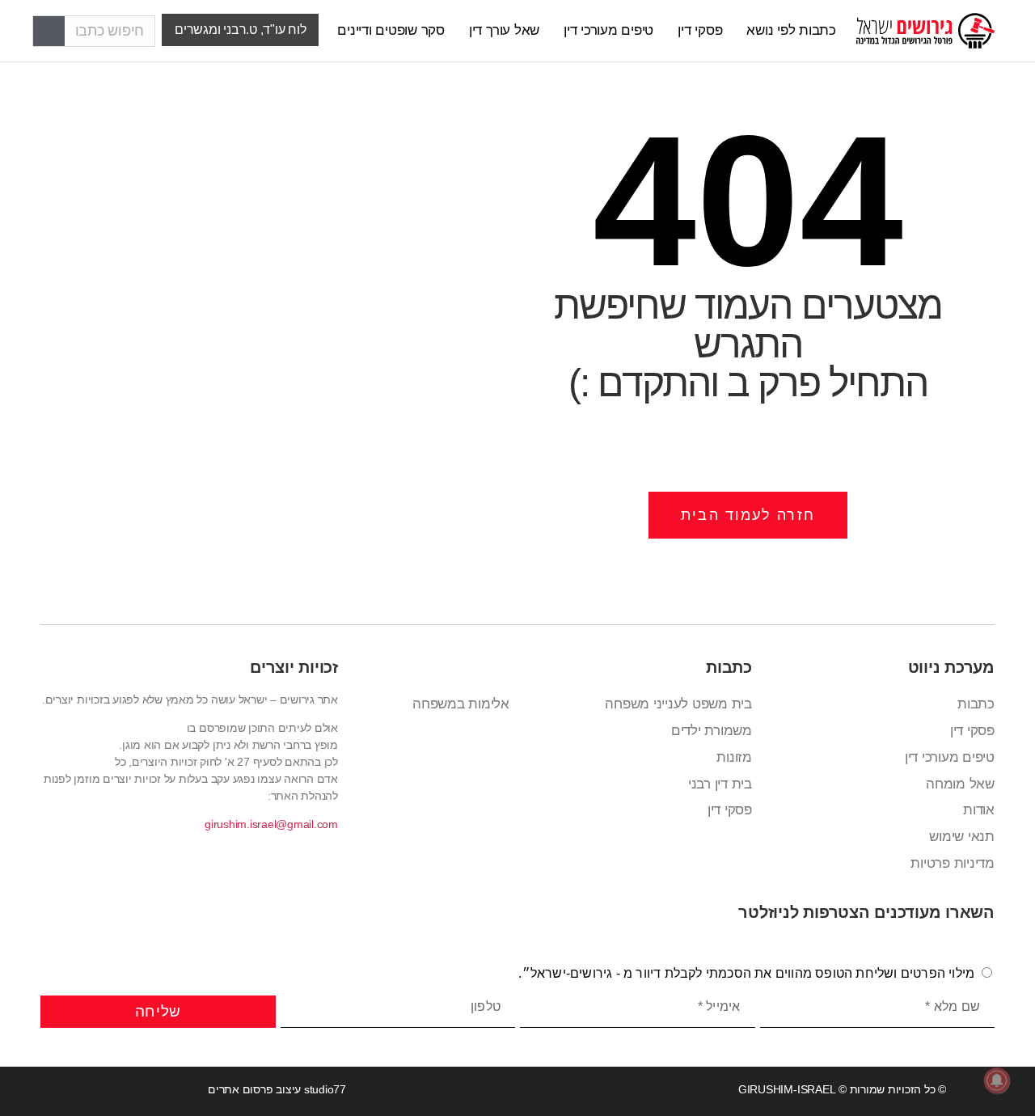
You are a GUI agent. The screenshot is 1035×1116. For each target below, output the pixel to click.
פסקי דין (700, 30)
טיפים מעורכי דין (608, 30)
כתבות (976, 704)
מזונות (734, 757)
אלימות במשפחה (460, 704)
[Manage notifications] (997, 1080)
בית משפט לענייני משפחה (678, 704)
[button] (240, 30)
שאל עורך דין (504, 30)
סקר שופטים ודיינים (391, 30)
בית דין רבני (720, 784)
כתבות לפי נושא (791, 30)
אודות (979, 810)
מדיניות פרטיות (952, 863)
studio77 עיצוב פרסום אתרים (277, 1089)
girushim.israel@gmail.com (271, 824)
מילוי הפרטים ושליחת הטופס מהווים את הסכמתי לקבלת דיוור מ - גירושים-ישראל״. (746, 973)
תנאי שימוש (962, 836)
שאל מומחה (960, 784)
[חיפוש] (49, 31)
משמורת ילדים (711, 730)
